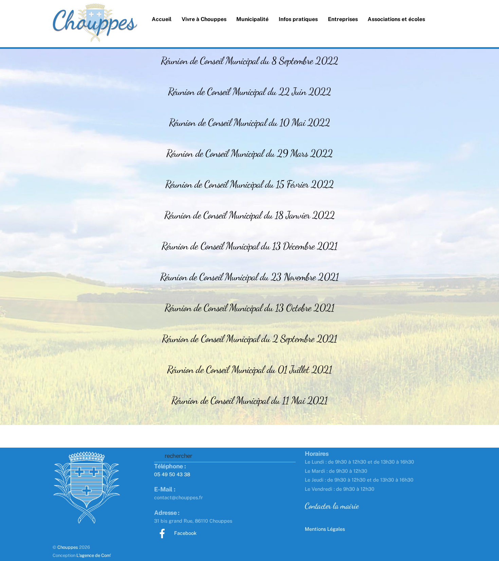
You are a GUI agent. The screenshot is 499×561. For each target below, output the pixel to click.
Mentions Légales (325, 529)
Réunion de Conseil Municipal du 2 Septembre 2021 (249, 338)
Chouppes (67, 547)
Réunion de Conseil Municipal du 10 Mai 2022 (249, 122)
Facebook (185, 533)
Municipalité (252, 19)
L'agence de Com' (93, 555)
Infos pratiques (298, 19)
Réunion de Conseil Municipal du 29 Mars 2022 (249, 153)
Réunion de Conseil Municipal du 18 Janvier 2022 (249, 215)
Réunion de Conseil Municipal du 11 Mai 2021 (249, 400)
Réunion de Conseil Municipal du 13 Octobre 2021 (249, 307)
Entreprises (343, 19)
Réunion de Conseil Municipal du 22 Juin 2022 (249, 91)
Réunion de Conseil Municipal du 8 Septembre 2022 (249, 60)
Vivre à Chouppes (204, 19)
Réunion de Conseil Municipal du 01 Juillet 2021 (249, 369)
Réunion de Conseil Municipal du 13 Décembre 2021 (250, 246)
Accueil (161, 19)
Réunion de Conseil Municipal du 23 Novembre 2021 (249, 276)
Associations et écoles (396, 19)
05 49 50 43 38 (172, 474)
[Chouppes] (95, 34)
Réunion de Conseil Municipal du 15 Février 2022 (249, 184)
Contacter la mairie (331, 506)
